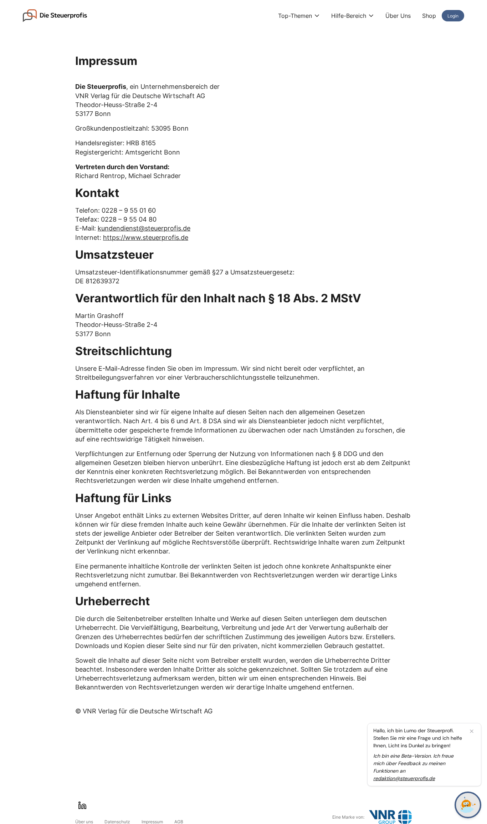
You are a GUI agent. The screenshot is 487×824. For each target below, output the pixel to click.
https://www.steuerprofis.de (145, 237)
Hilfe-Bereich (348, 15)
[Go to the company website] (390, 817)
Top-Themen (295, 15)
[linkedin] (82, 805)
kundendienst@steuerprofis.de (144, 228)
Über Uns (398, 15)
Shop (429, 15)
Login (452, 16)
